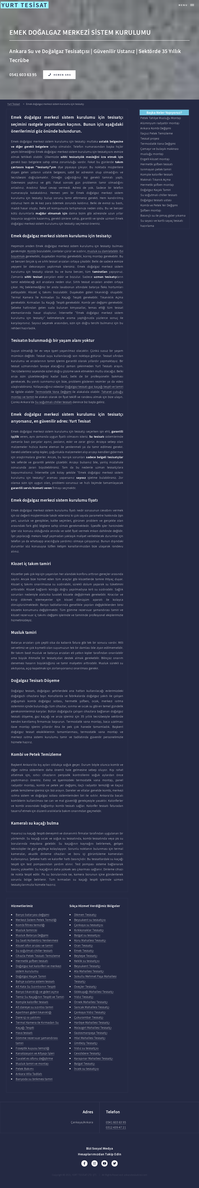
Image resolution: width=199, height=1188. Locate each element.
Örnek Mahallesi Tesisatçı (91, 1002)
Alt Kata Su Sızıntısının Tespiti (36, 986)
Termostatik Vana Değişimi (53, 392)
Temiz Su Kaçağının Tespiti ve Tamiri (40, 997)
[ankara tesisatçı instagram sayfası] (94, 1163)
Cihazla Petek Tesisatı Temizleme (38, 956)
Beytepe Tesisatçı (85, 956)
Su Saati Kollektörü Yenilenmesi (37, 940)
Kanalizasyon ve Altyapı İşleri (35, 1053)
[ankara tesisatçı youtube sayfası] (104, 1163)
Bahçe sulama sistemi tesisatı (35, 981)
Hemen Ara (62, 74)
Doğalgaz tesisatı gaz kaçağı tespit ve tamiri (94, 386)
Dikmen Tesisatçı (85, 915)
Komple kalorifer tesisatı (32, 1002)
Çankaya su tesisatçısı (88, 925)
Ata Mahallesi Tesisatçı (89, 971)
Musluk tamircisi (26, 930)
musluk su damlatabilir (102, 251)
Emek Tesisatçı (84, 950)
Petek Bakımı (25, 1069)
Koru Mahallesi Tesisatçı (90, 940)
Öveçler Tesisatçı (85, 986)
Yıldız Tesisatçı (83, 997)
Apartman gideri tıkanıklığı (34, 1012)
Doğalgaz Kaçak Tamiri (31, 976)
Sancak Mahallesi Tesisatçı (91, 1007)
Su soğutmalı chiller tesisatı (53, 402)
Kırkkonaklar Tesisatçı (89, 930)
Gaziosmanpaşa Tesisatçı (91, 1033)
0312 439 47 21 (116, 1127)
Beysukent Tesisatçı (87, 966)
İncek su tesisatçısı (86, 1069)
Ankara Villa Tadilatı (29, 1074)
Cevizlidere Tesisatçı (87, 1053)
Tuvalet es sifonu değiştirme (34, 1058)
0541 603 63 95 (116, 1122)
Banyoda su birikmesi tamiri (34, 1079)
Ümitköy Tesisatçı (86, 1043)
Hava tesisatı (24, 1033)
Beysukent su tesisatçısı (90, 920)
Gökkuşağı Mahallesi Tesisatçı (94, 992)
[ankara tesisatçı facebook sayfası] (84, 1163)
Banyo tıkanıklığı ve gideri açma (37, 992)
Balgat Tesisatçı (84, 1063)
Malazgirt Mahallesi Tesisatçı (93, 1027)
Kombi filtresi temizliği (30, 925)
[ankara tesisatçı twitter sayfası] (114, 1163)
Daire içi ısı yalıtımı (28, 1017)
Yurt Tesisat (13, 103)
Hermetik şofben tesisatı (32, 961)
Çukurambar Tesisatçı (88, 1017)
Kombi (31, 251)
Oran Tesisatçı (83, 945)
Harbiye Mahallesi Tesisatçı (92, 1022)
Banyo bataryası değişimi (32, 915)
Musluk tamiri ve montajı (32, 1063)
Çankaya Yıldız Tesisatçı (90, 1012)
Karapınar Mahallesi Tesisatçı (93, 1058)
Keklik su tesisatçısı (87, 961)
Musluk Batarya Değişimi (32, 935)
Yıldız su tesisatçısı (86, 1048)
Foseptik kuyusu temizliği (32, 1048)
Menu (183, 5)
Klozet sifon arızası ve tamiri (34, 945)
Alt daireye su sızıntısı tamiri (34, 1007)
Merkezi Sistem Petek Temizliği (36, 920)
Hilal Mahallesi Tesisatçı (90, 1038)
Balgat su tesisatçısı (87, 935)
